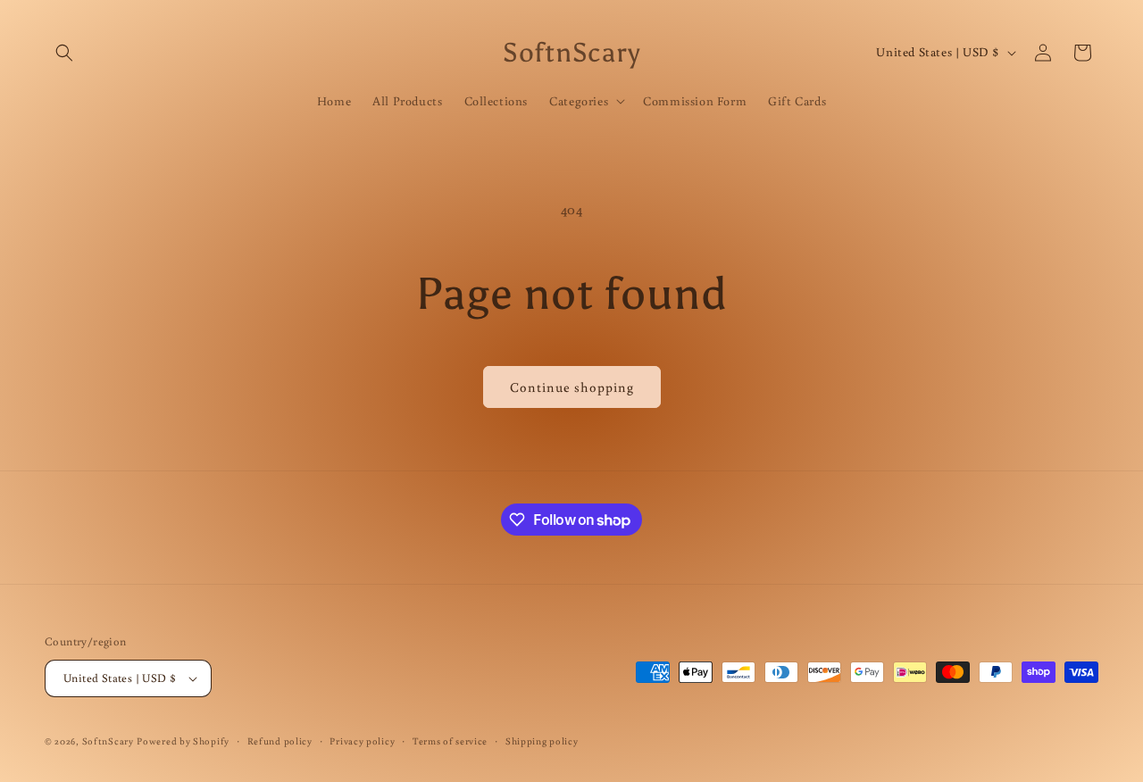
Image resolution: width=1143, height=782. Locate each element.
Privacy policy (362, 741)
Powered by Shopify (183, 741)
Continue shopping (572, 387)
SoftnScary (108, 741)
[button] (64, 52)
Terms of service (450, 741)
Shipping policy (542, 741)
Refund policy (280, 741)
